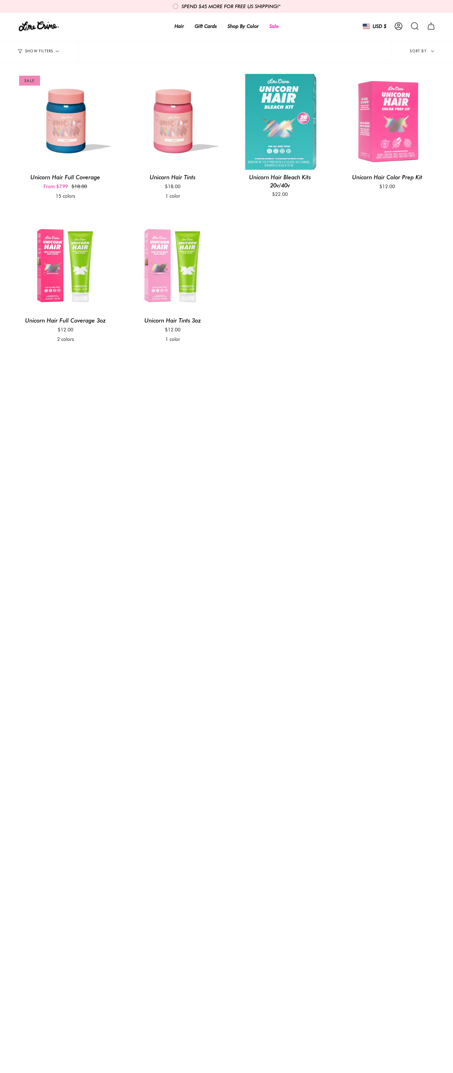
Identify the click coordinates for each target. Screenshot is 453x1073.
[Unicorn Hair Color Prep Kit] (387, 122)
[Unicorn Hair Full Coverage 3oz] (65, 265)
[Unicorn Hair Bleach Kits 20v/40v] (280, 122)
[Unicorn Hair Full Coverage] (65, 122)
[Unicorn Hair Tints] (172, 122)
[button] (415, 26)
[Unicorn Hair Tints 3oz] (172, 265)
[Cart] (431, 26)
